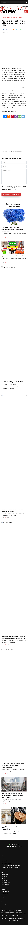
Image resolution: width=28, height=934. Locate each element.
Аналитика (4, 874)
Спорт (3, 900)
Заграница (4, 889)
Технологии (4, 902)
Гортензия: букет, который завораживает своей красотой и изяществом (12, 229)
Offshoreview (5, 17)
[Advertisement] (14, 53)
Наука (3, 878)
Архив (3, 855)
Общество (4, 880)
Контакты (4, 859)
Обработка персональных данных (11, 867)
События (12, 17)
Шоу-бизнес (5, 884)
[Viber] (16, 116)
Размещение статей (7, 863)
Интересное (5, 893)
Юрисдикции (5, 904)
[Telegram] (23, 116)
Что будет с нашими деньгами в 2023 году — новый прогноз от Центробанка (12, 827)
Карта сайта (4, 861)
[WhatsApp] (19, 116)
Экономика (19, 17)
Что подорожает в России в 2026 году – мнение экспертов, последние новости (12, 765)
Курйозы (4, 895)
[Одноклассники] (8, 116)
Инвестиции (5, 891)
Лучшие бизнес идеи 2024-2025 (12, 256)
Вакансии (4, 876)
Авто (2, 872)
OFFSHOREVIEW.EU (14, 846)
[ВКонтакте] (5, 116)
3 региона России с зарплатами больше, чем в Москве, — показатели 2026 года (12, 382)
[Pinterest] (12, 116)
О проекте (4, 857)
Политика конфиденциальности (10, 865)
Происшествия (5, 882)
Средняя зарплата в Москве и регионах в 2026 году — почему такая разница (12, 795)
